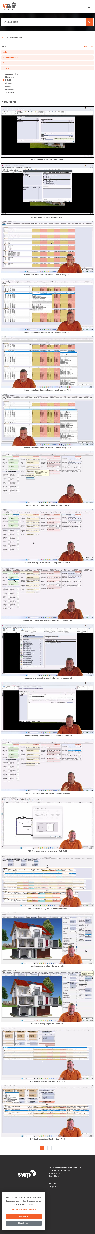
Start (3, 38)
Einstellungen (23, 1223)
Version (5, 63)
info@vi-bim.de (55, 1187)
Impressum (32, 1210)
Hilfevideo (8, 80)
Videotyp (6, 68)
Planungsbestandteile (11, 57)
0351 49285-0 (54, 1184)
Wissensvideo (10, 92)
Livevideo (8, 83)
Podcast (8, 86)
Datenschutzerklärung (19, 1210)
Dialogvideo (9, 77)
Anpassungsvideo (11, 74)
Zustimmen (23, 1217)
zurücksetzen (88, 46)
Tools (5, 52)
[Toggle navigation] (89, 6)
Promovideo (9, 89)
